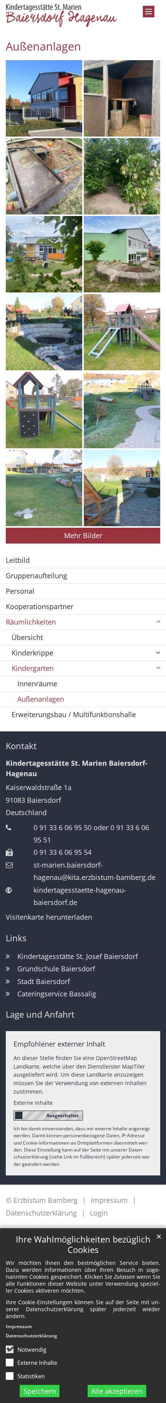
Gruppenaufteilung (36, 575)
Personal (20, 591)
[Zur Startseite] (62, 15)
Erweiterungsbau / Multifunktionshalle (74, 714)
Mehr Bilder (83, 535)
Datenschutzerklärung (31, 1335)
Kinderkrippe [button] (32, 652)
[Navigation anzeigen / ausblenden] (148, 11)
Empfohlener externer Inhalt (59, 1043)
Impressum (19, 1326)
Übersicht (27, 637)
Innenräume (37, 683)
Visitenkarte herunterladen (49, 917)
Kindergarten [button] (33, 668)
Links (16, 938)
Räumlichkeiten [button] (31, 621)
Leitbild (18, 560)
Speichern (40, 1391)
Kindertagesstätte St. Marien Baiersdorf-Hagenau (76, 768)
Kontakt (21, 746)
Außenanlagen (43, 46)
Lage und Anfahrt (40, 1014)
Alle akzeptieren (116, 1391)
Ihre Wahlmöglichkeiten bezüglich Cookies (83, 1244)
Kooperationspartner (39, 606)
